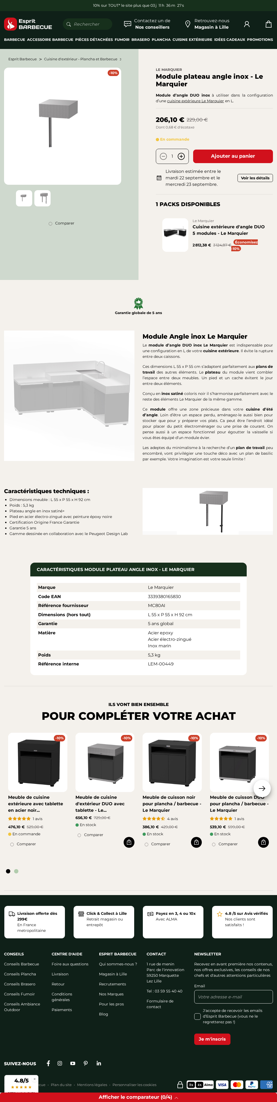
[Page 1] (8, 871)
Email (199, 986)
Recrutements (112, 984)
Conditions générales (62, 997)
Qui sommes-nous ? (118, 964)
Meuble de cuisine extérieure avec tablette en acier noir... (35, 804)
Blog (103, 1014)
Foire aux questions (70, 964)
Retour (58, 984)
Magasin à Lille (113, 974)
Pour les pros (111, 1004)
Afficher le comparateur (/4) (135, 1097)
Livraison (60, 974)
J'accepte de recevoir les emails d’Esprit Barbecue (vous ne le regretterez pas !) (232, 1016)
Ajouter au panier (233, 156)
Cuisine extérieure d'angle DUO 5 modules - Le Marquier (229, 230)
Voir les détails (255, 178)
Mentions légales (92, 1085)
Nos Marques (111, 994)
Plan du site (61, 1085)
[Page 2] (16, 871)
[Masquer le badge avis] (34, 1079)
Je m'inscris (212, 1039)
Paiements (62, 1009)
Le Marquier (169, 69)
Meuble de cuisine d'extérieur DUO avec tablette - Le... (99, 804)
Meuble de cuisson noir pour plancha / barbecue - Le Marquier (172, 804)
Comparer (64, 223)
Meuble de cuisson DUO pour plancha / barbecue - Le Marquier (239, 804)
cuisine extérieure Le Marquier (195, 100)
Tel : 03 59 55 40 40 (164, 991)
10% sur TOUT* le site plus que (121, 5)
